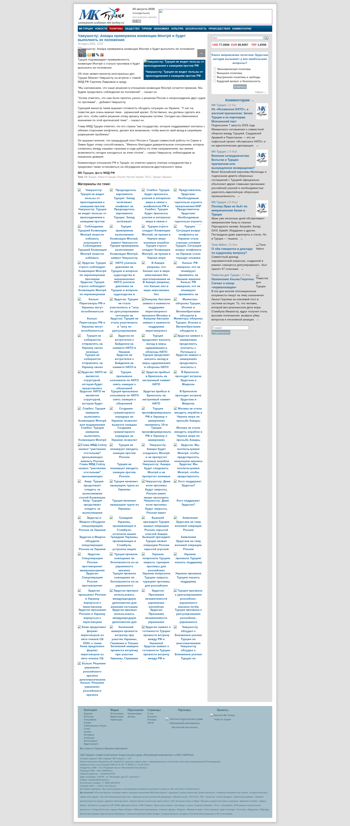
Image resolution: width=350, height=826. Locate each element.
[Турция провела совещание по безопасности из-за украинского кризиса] (126, 554)
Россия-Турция (135, 177)
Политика (116, 28)
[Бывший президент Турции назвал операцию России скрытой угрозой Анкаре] (158, 517)
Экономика (161, 28)
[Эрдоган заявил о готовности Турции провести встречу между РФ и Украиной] (158, 627)
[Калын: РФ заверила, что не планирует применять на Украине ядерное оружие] (189, 262)
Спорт (87, 728)
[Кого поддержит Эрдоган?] (189, 481)
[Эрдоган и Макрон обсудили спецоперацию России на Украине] (94, 517)
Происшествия (219, 28)
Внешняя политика (229, 73)
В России (88, 716)
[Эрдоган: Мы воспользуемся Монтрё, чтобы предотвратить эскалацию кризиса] (189, 444)
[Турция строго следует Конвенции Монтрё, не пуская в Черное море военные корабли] (158, 226)
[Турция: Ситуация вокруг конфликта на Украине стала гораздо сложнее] (189, 226)
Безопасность (196, 28)
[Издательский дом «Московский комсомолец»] (184, 719)
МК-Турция (86, 28)
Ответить (240, 86)
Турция (157, 177)
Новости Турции (107, 177)
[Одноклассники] (89, 54)
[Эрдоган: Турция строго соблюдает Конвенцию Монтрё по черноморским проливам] (94, 262)
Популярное (90, 719)
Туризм (147, 28)
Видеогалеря (117, 716)
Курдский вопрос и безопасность (238, 81)
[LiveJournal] (98, 54)
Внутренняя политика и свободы (238, 77)
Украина (167, 177)
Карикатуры (116, 719)
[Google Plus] (102, 54)
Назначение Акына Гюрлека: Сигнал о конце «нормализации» (232, 283)
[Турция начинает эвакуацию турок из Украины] (126, 481)
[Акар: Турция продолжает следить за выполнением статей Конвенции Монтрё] (94, 481)
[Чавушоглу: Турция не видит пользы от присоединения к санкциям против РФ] (94, 190)
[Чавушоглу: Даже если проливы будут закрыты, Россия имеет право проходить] (158, 481)
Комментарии (241, 28)
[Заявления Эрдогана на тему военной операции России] (189, 517)
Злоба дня (89, 738)
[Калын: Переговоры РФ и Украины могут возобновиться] (94, 299)
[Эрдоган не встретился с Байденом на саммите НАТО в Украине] (126, 335)
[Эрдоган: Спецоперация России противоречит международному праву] (94, 554)
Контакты (152, 716)
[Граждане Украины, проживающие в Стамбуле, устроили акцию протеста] (126, 517)
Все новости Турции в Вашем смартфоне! (104, 748)
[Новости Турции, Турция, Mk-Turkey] (222, 715)
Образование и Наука (95, 725)
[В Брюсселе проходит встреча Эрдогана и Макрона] (189, 372)
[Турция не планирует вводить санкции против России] (126, 444)
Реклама (151, 719)
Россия (121, 177)
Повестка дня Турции (225, 275)
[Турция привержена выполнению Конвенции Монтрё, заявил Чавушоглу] (126, 226)
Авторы (131, 716)
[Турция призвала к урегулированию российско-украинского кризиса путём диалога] (189, 590)
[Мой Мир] (93, 54)
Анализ (87, 732)
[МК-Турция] (103, 15)
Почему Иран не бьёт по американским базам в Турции (229, 210)
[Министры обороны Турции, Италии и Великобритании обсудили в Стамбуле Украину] (189, 299)
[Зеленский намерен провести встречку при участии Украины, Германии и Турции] (126, 627)
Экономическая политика (234, 69)
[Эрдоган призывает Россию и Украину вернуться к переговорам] (94, 590)
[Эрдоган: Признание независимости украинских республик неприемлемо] (158, 590)
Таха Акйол (218, 244)
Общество (132, 28)
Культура (177, 28)
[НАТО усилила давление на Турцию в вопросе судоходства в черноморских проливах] (126, 262)
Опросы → (260, 92)
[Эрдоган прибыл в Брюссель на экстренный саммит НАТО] (158, 372)
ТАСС (148, 177)
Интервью (89, 735)
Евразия (88, 713)
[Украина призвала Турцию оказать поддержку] (189, 554)
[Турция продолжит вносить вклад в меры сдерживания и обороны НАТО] (158, 335)
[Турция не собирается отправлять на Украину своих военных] (94, 335)
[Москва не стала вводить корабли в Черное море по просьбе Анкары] (189, 408)
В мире (87, 722)
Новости (101, 28)
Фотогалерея (90, 741)
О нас (150, 713)
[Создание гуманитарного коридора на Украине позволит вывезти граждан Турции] (126, 408)
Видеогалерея (91, 744)
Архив (150, 722)
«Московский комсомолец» (158, 755)
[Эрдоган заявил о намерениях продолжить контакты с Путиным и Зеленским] (189, 335)
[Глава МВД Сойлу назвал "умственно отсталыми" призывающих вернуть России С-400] (94, 444)
